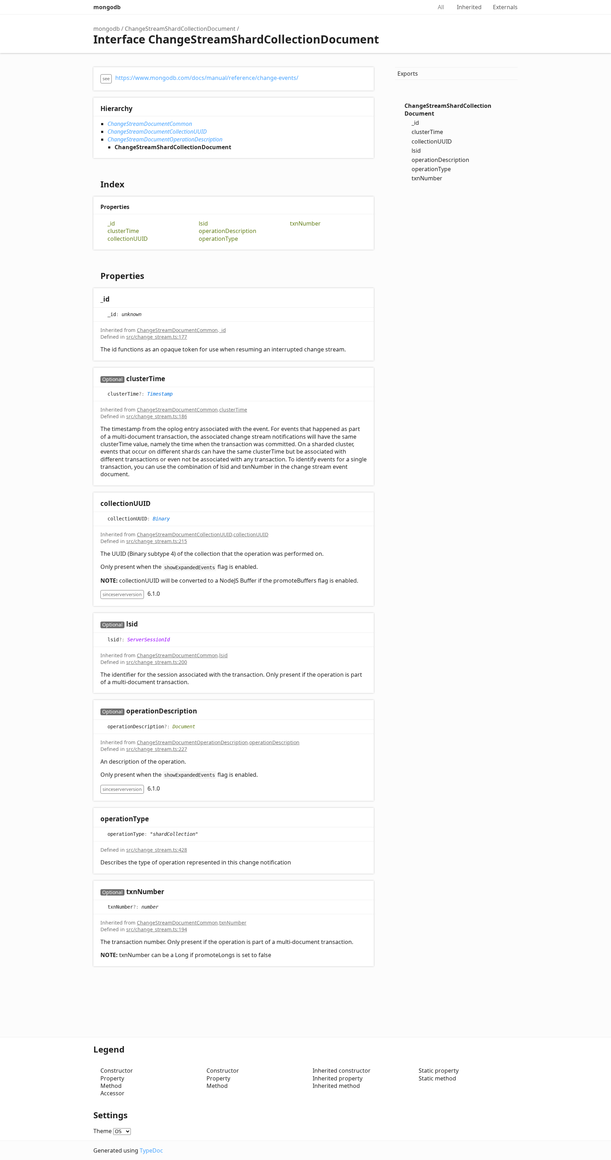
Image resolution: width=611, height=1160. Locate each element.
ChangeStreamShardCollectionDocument (180, 29)
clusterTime (123, 231)
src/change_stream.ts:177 (156, 336)
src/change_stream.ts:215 (156, 541)
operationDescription (227, 231)
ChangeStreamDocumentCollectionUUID (157, 131)
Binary (161, 518)
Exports (407, 73)
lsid (203, 223)
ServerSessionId (148, 639)
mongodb (107, 7)
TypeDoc (151, 1150)
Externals (505, 7)
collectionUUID (127, 239)
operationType (218, 239)
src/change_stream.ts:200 (156, 662)
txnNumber (305, 223)
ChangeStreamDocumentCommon (149, 124)
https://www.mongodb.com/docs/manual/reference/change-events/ (206, 78)
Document (184, 726)
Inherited (469, 7)
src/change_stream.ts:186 (156, 416)
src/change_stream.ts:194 (156, 929)
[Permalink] (116, 299)
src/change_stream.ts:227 (156, 749)
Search (419, 7)
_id (111, 223)
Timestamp (160, 394)
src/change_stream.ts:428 (156, 849)
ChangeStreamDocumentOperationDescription (164, 139)
